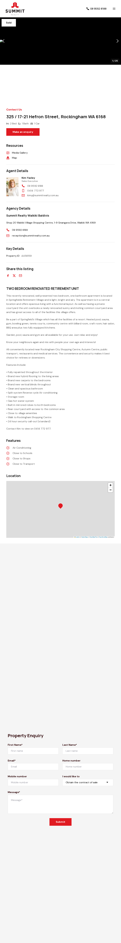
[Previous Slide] (3, 41)
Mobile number (17, 776)
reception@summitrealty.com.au (31, 235)
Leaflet (77, 537)
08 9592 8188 (35, 186)
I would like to (71, 776)
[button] (60, 41)
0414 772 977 (35, 190)
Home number (71, 760)
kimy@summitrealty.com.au (43, 195)
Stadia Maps (84, 537)
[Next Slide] (117, 41)
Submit (60, 822)
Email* (12, 760)
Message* (14, 792)
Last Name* (69, 744)
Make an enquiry (23, 132)
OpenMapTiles (94, 537)
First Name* (15, 744)
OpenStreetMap (103, 537)
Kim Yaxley (28, 177)
